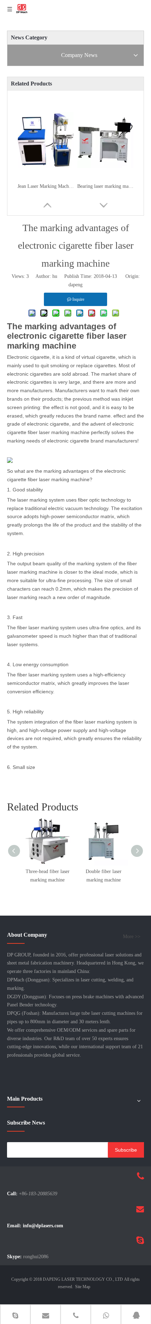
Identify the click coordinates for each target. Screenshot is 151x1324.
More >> (131, 936)
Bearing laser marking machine (105, 186)
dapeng (75, 284)
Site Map (82, 1286)
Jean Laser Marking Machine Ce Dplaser (46, 186)
